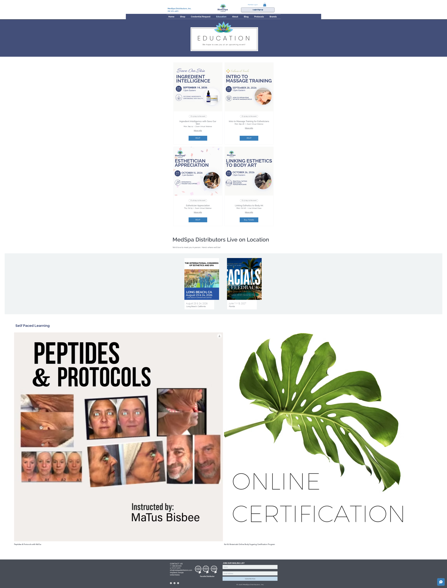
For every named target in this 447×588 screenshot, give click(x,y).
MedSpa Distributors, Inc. (179, 8)
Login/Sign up (258, 10)
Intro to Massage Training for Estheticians (249, 121)
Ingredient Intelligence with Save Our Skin (197, 122)
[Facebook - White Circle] (171, 583)
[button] (264, 4)
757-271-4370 (173, 11)
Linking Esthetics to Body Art (249, 205)
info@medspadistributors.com (181, 570)
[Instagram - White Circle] (178, 583)
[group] (223, 442)
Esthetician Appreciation (198, 205)
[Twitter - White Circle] (174, 583)
